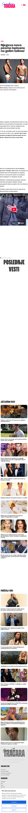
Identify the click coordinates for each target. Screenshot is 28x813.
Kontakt (3, 781)
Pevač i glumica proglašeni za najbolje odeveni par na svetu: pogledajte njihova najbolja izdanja (13, 460)
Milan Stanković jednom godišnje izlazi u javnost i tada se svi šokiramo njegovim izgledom (13, 724)
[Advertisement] (14, 25)
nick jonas (3, 257)
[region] (14, 800)
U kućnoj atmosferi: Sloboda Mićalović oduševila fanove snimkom (12, 648)
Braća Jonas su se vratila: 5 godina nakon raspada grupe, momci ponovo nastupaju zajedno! (13, 556)
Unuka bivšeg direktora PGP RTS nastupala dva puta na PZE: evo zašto (14, 704)
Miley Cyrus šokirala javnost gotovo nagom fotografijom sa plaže (12, 516)
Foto (2, 785)
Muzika (3, 787)
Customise (14, 806)
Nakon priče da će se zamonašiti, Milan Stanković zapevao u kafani (12, 743)
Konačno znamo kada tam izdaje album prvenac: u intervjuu (12, 609)
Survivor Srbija (5, 775)
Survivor (3, 769)
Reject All (14, 809)
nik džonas (9, 257)
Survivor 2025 (4, 771)
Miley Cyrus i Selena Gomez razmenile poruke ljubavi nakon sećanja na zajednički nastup (14, 536)
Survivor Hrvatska (6, 773)
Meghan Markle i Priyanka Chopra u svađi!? (14, 498)
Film (2, 783)
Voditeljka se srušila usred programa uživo (14, 666)
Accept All (14, 802)
